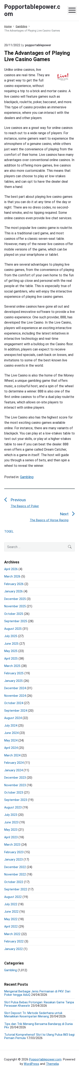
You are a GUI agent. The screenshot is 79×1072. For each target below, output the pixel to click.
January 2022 (13, 949)
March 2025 (12, 666)
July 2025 (10, 636)
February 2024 (14, 762)
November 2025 (15, 606)
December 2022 (15, 867)
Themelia (52, 1063)
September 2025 (15, 621)
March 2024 (12, 755)
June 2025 (11, 643)
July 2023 (10, 814)
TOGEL (8, 531)
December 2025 (15, 599)
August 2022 (13, 897)
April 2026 (11, 569)
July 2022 (10, 904)
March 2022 (12, 934)
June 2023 (11, 822)
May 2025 (10, 651)
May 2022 (10, 919)
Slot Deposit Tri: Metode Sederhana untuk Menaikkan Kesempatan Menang (33, 1014)
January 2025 (13, 680)
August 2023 (13, 807)
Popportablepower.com (45, 1059)
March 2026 (12, 576)
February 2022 (14, 941)
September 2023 (15, 800)
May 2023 (10, 829)
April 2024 (11, 747)
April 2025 (11, 658)
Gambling (26, 477)
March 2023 (12, 844)
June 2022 (11, 911)
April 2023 (11, 837)
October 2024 (13, 703)
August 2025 (13, 628)
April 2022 (11, 926)
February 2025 (14, 673)
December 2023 (15, 777)
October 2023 (13, 792)
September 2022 (15, 889)
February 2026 (14, 584)
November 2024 (15, 695)
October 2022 (13, 882)
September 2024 (15, 710)
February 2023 (14, 852)
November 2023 (15, 785)
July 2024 (10, 725)
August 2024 (13, 718)
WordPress (31, 1063)
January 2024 (13, 770)
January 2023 (13, 859)
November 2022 (15, 874)
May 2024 (10, 740)
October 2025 (13, 613)
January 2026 (13, 591)
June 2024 (11, 733)
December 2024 (15, 688)
